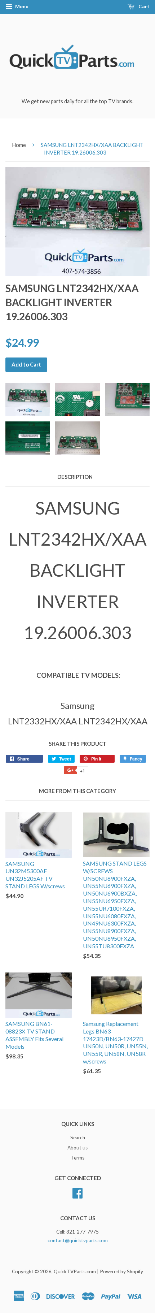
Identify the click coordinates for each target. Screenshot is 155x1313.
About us (77, 1147)
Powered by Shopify (121, 1271)
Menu (21, 6)
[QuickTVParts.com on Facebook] (77, 1192)
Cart (143, 6)
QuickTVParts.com (75, 1271)
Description (75, 476)
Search (77, 1137)
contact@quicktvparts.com (78, 1240)
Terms (77, 1158)
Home (19, 145)
